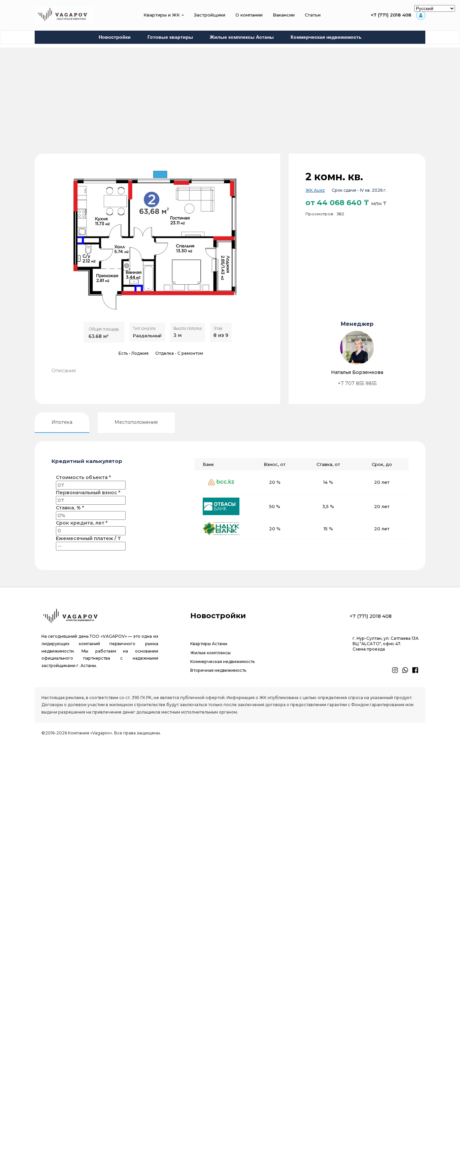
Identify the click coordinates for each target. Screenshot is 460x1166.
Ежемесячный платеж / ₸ (88, 538)
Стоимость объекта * (83, 477)
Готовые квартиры (170, 37)
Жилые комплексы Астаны (242, 37)
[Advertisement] (230, 95)
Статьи (313, 15)
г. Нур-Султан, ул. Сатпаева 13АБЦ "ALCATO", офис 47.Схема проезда (386, 644)
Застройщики (209, 15)
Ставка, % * (70, 508)
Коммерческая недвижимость (326, 37)
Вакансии (284, 15)
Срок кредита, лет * (81, 523)
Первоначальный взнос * (88, 493)
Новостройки (115, 37)
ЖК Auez (315, 190)
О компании (249, 15)
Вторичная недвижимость (218, 670)
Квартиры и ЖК (161, 15)
